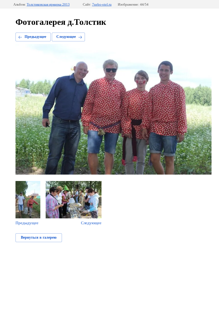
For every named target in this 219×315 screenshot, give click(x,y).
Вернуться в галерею (39, 237)
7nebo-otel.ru (102, 4)
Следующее (66, 37)
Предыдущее (35, 37)
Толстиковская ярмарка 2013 (48, 4)
